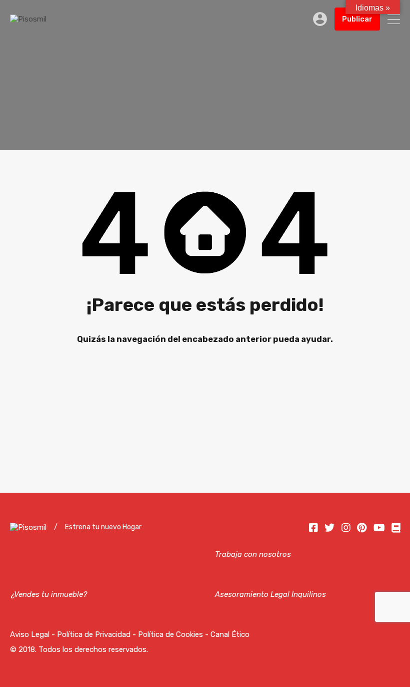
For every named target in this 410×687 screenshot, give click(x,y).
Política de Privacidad (93, 634)
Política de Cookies (170, 634)
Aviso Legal (30, 634)
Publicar (357, 19)
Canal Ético (230, 634)
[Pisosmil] (28, 19)
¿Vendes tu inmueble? (48, 594)
